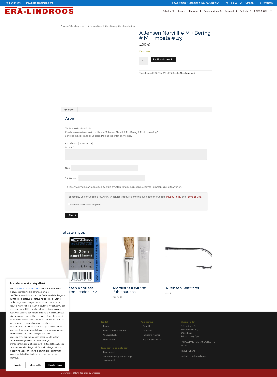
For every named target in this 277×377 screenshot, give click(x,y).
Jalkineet (229, 11)
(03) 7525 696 (192, 336)
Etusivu (64, 26)
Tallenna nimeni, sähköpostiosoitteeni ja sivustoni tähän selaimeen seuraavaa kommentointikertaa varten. (125, 187)
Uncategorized (77, 26)
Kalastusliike (109, 339)
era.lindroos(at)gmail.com (193, 356)
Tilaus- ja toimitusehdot (114, 330)
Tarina (106, 326)
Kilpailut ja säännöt (152, 339)
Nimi (68, 168)
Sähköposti (71, 178)
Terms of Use (193, 196)
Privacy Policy (173, 196)
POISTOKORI (260, 11)
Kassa (181, 11)
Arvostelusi (71, 143)
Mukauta (17, 365)
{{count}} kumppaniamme (26, 288)
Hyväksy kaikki (55, 365)
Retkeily (244, 11)
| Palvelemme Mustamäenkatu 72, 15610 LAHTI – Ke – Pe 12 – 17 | (207, 3)
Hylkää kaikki (35, 365)
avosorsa (95, 373)
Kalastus (193, 11)
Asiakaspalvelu (110, 335)
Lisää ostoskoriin (163, 59)
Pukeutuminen (211, 11)
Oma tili (249, 3)
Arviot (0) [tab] (69, 109)
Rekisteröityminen (151, 335)
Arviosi (69, 147)
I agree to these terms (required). (85, 204)
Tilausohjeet (109, 352)
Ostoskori (168, 11)
